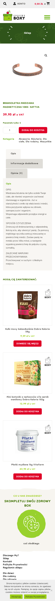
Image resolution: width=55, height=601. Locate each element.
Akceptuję (16, 596)
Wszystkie (45, 141)
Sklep (27, 33)
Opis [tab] (13, 154)
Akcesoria (24, 139)
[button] (47, 17)
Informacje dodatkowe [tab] (24, 163)
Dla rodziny (32, 141)
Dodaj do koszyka (33, 130)
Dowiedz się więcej (27, 344)
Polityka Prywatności (35, 596)
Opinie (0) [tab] (17, 173)
